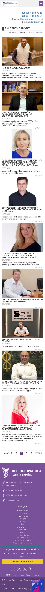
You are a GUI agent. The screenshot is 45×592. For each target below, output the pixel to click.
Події (22, 524)
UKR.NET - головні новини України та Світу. (22, 575)
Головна (12, 32)
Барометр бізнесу (22, 535)
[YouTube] (25, 569)
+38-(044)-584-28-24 (32, 16)
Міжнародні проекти (23, 540)
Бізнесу (22, 532)
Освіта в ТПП (22, 538)
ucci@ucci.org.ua (35, 22)
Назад (6, 453)
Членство (22, 530)
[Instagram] (31, 569)
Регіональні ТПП (22, 527)
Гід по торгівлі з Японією (22, 543)
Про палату (22, 513)
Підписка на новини (22, 561)
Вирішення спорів (22, 516)
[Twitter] (19, 569)
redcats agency (23, 589)
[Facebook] (13, 569)
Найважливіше (22, 511)
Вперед (38, 453)
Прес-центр (22, 32)
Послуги (22, 519)
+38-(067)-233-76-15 (32, 13)
